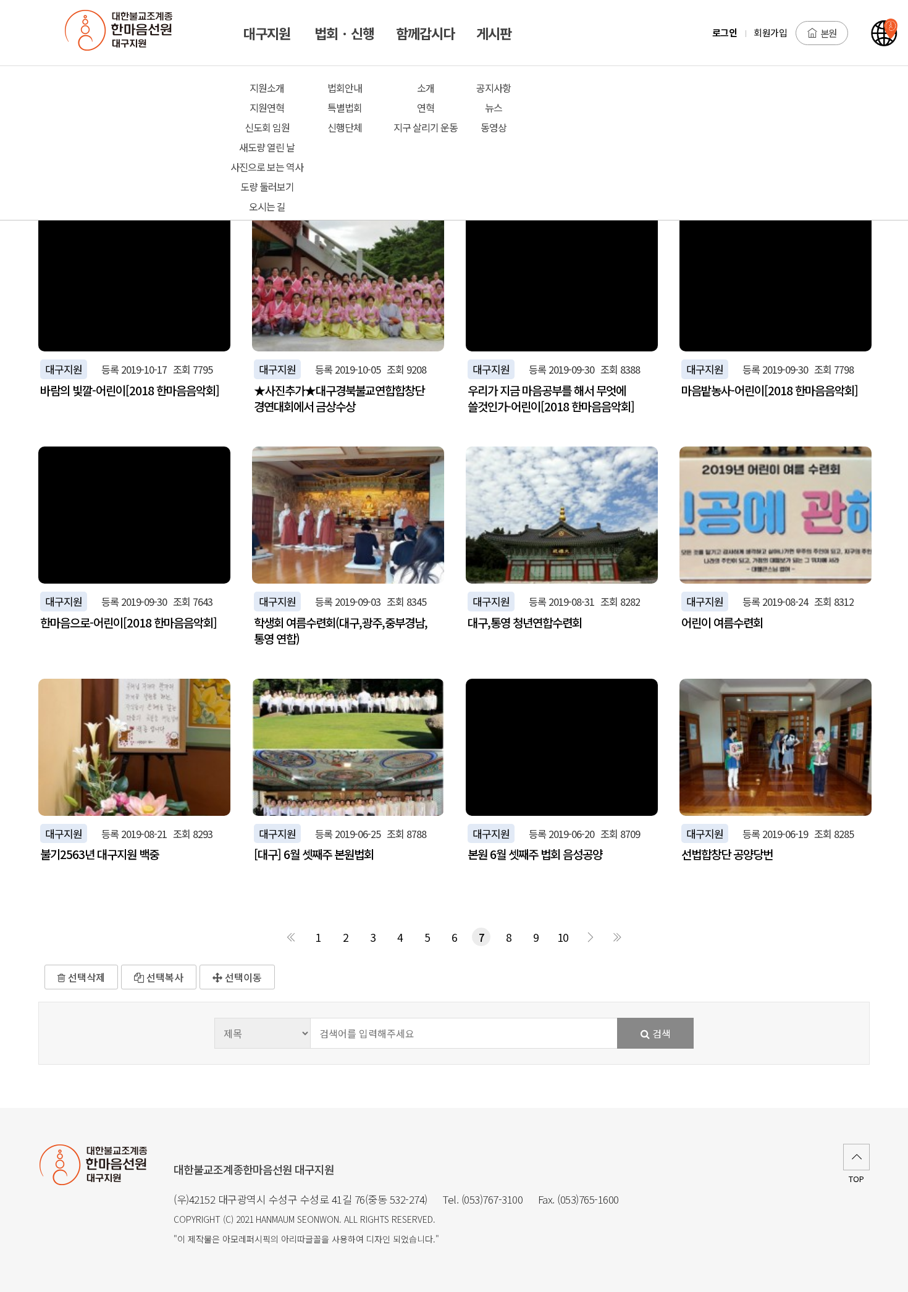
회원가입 (770, 32)
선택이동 (242, 977)
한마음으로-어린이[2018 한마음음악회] (128, 623)
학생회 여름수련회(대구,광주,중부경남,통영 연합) (340, 631)
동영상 (494, 127)
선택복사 (163, 977)
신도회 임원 (267, 127)
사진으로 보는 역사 (266, 166)
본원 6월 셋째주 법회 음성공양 (535, 854)
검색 (660, 1033)
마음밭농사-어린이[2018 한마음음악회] (769, 390)
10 (563, 937)
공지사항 (493, 87)
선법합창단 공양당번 (727, 854)
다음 (590, 937)
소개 (425, 87)
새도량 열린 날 (267, 147)
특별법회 (344, 107)
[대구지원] (125, 32)
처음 (291, 937)
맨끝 (617, 937)
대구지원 (63, 369)
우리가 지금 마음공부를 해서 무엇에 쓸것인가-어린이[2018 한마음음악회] (551, 398)
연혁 (425, 107)
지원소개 (267, 87)
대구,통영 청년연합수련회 (525, 623)
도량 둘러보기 (267, 186)
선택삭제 (85, 977)
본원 (828, 33)
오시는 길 (267, 206)
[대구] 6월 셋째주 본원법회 (314, 854)
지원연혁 (267, 107)
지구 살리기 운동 (425, 127)
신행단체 (344, 127)
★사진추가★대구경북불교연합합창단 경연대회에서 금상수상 (339, 398)
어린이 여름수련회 (722, 623)
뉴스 (493, 107)
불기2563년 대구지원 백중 (99, 854)
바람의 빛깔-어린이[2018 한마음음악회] (129, 390)
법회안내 (344, 87)
